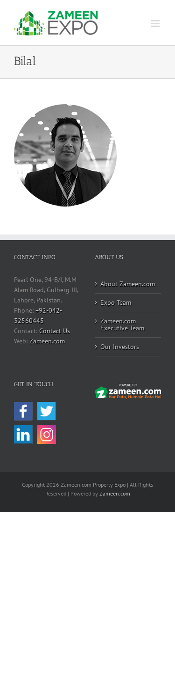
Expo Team (115, 302)
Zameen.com (47, 341)
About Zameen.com (127, 284)
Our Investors (119, 346)
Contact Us (54, 331)
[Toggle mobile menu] (156, 23)
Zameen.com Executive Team (122, 324)
